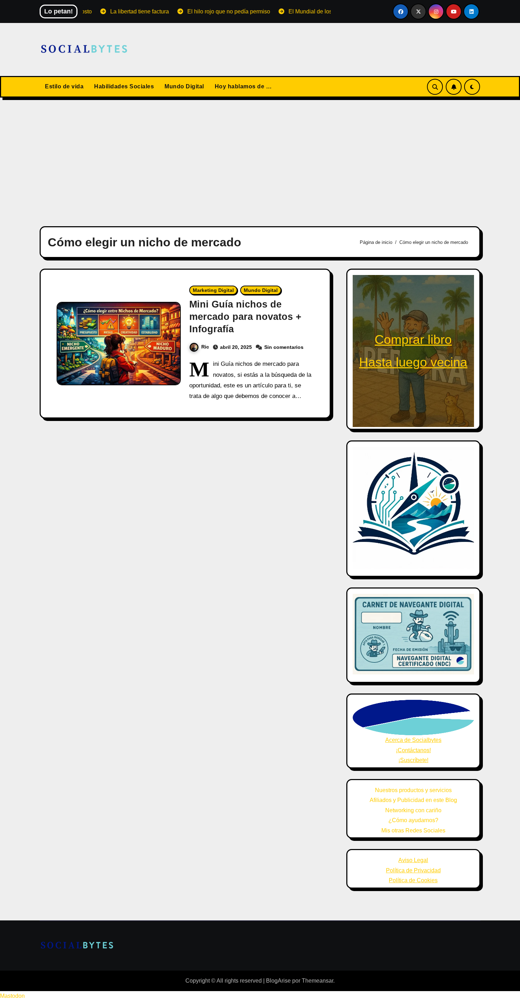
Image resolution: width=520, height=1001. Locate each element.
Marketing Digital (213, 290)
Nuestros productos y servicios (413, 790)
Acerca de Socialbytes (413, 740)
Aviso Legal (413, 860)
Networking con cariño (413, 810)
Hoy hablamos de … (243, 86)
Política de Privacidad (413, 870)
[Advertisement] (260, 157)
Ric (205, 347)
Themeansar (317, 981)
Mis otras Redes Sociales (413, 830)
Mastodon (12, 996)
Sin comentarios (284, 347)
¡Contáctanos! (413, 750)
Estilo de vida (64, 86)
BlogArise (278, 981)
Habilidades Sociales (124, 86)
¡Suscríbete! (413, 760)
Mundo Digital (184, 86)
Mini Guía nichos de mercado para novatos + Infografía (245, 316)
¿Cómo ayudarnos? (413, 820)
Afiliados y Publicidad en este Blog (413, 800)
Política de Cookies (413, 880)
